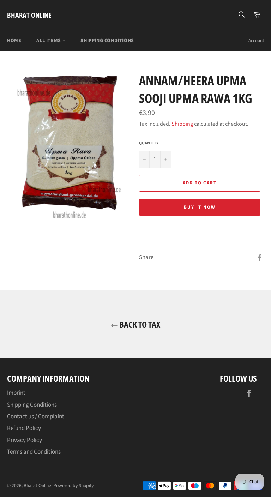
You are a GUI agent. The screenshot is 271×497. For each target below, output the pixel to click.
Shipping (182, 124)
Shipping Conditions (107, 40)
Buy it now (200, 207)
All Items (49, 40)
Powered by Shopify (73, 485)
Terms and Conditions (34, 452)
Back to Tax (139, 324)
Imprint (16, 393)
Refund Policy (24, 428)
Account (256, 40)
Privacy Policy (24, 440)
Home (14, 40)
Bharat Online (29, 15)
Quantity (148, 143)
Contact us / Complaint (35, 416)
